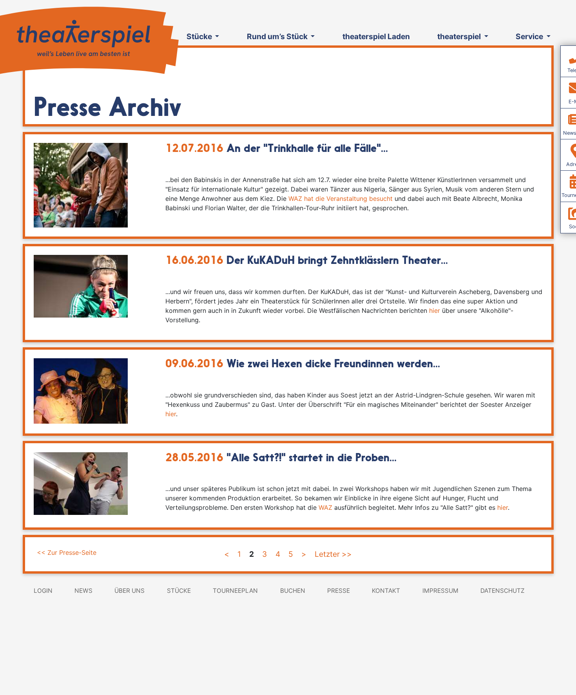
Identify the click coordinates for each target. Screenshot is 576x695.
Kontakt (386, 590)
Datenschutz (502, 590)
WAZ (325, 507)
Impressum (440, 590)
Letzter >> (333, 554)
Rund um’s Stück (278, 36)
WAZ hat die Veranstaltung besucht (340, 198)
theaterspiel (459, 36)
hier (434, 310)
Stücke (200, 36)
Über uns (129, 590)
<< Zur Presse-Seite (66, 552)
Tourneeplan (235, 590)
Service (530, 36)
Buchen (292, 590)
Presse (338, 590)
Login (43, 590)
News (83, 590)
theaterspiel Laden (376, 36)
